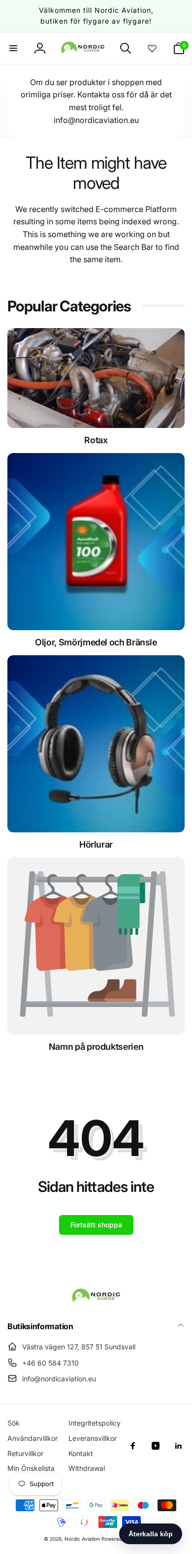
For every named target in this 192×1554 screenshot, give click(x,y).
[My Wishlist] (152, 48)
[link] (96, 1046)
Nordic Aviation (82, 1539)
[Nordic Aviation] (96, 1300)
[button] (13, 48)
